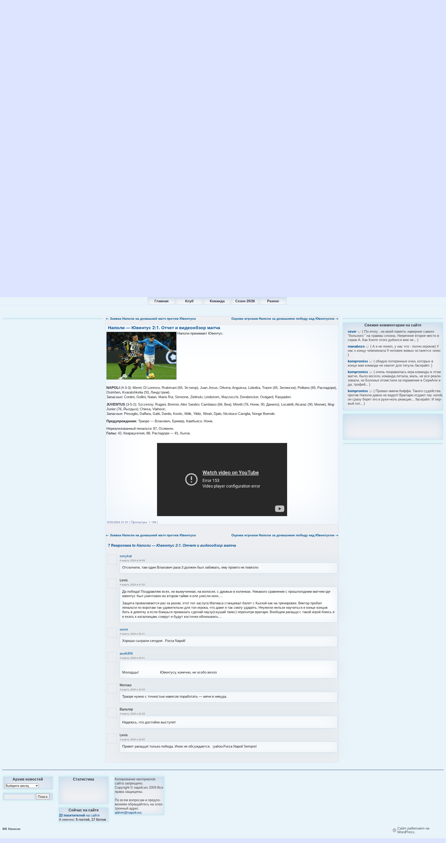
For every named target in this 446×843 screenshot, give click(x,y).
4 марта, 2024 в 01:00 (132, 584)
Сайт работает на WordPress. (413, 830)
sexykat (126, 556)
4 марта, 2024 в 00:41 (132, 633)
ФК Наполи (11, 828)
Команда (217, 300)
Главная (161, 300)
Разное (273, 300)
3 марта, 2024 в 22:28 (132, 713)
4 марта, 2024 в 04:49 (132, 560)
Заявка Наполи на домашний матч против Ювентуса (151, 318)
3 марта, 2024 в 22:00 (132, 739)
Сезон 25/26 (245, 300)
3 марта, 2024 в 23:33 (132, 689)
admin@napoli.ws (128, 812)
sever (124, 629)
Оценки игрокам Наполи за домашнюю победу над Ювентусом (284, 318)
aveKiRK (126, 653)
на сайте (79, 815)
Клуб (189, 300)
